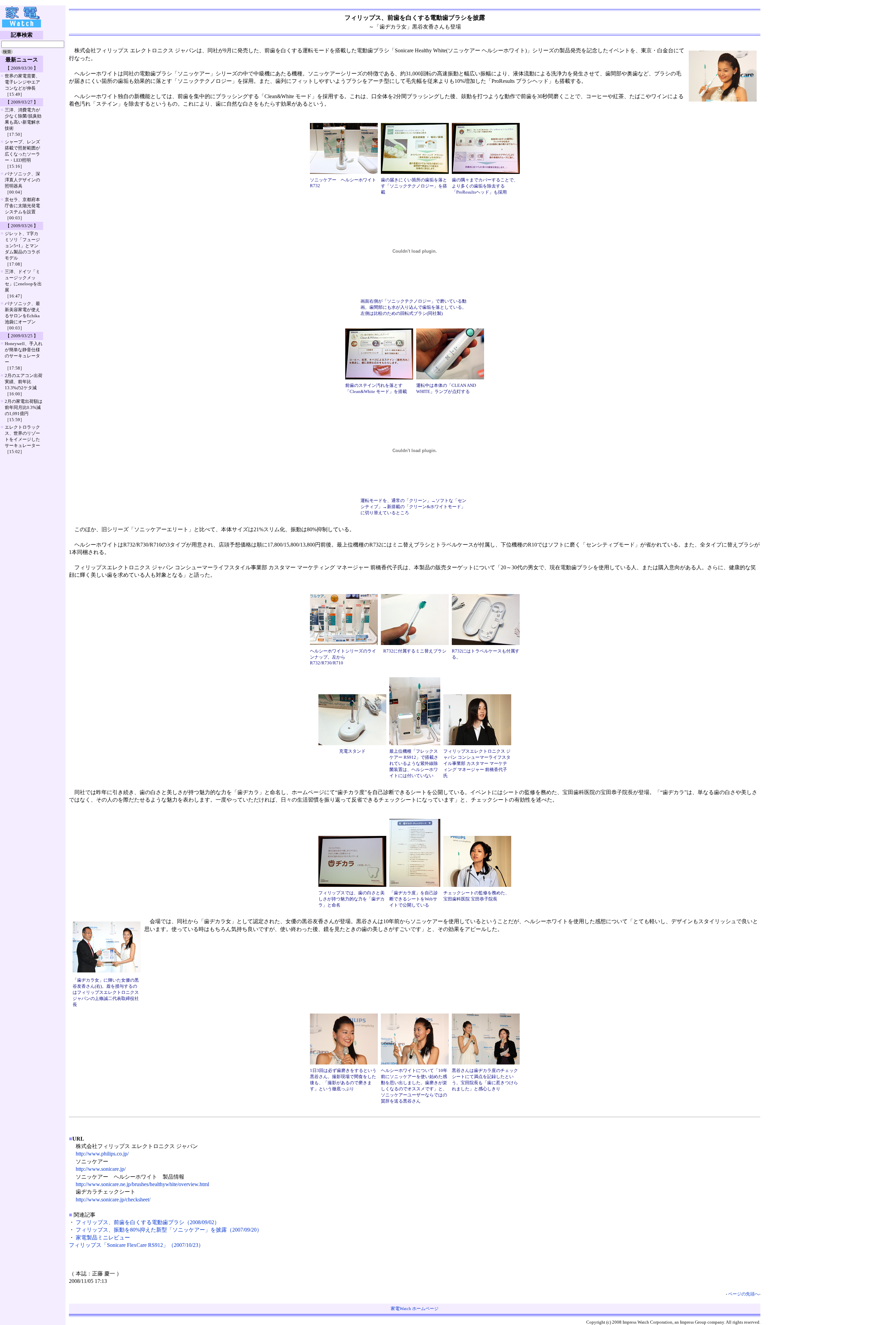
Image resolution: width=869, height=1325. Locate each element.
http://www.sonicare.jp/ (101, 1169)
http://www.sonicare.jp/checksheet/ (113, 1199)
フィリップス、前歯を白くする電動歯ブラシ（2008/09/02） (148, 1222)
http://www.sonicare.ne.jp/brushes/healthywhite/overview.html (142, 1184)
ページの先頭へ (743, 1293)
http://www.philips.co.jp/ (102, 1154)
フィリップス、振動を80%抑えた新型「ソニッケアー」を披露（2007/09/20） (169, 1230)
